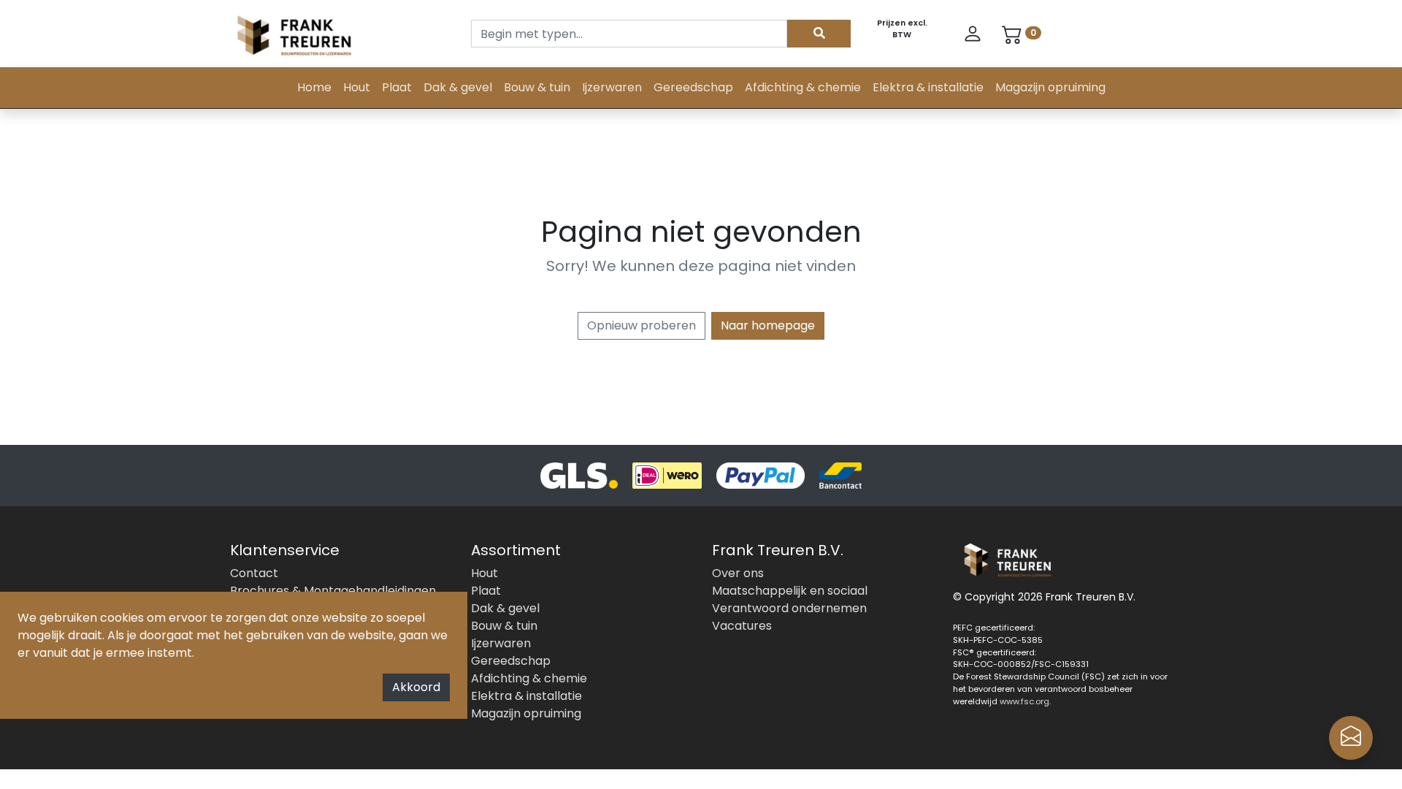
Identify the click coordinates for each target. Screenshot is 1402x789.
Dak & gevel (458, 87)
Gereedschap (693, 87)
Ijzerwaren (612, 87)
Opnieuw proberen (641, 325)
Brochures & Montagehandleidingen (333, 590)
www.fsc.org (1024, 701)
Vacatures (742, 625)
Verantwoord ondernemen (789, 608)
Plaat (397, 87)
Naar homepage (768, 325)
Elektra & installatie (928, 87)
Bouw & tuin (537, 87)
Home (314, 87)
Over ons (738, 573)
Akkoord (416, 687)
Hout (356, 87)
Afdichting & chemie (803, 87)
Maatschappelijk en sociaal (789, 590)
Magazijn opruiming (1050, 87)
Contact (254, 573)
